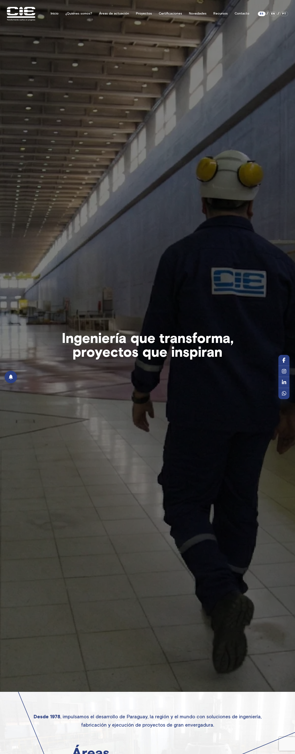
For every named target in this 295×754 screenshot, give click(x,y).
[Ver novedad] (11, 377)
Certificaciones (170, 13)
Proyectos (144, 13)
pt (284, 13)
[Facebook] (283, 360)
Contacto (242, 13)
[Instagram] (283, 371)
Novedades (197, 13)
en (273, 13)
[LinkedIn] (283, 382)
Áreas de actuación (114, 13)
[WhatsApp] (283, 393)
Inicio (55, 13)
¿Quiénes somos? (78, 13)
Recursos (220, 13)
